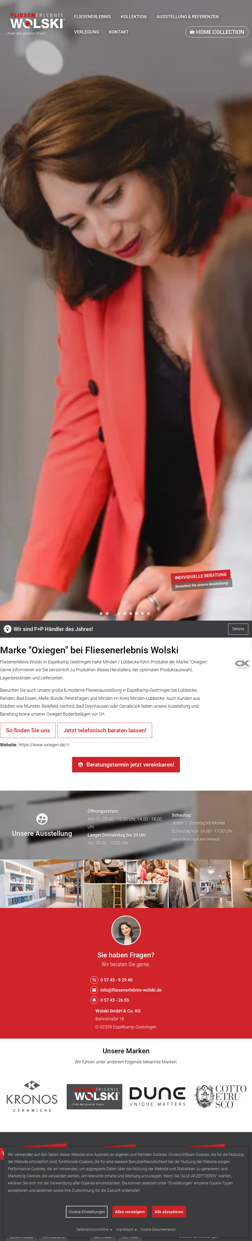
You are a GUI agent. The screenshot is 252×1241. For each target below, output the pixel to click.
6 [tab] (131, 614)
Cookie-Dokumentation (158, 1229)
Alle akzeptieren (169, 1212)
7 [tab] (137, 614)
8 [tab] (143, 614)
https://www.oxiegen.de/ (42, 744)
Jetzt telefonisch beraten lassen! (104, 730)
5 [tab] (126, 614)
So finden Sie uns (28, 730)
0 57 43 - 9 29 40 (116, 979)
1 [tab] (102, 614)
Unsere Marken (126, 1051)
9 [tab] (149, 614)
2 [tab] (108, 614)
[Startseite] (34, 24)
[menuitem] (92, 16)
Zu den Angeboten (183, 583)
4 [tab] (120, 614)
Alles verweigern (130, 1212)
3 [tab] (114, 614)
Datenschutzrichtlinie (92, 1229)
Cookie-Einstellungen (87, 1212)
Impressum (124, 1229)
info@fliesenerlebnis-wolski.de (131, 990)
